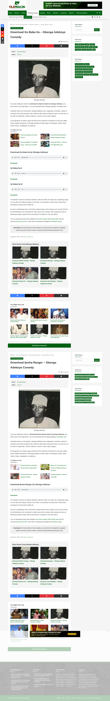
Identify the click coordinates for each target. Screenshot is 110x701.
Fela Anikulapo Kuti (88, 69)
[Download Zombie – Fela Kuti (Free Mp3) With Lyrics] (45, 144)
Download (13, 163)
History (16, 13)
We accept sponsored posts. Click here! (42, 17)
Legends (42, 13)
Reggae (84, 49)
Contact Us (64, 13)
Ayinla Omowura (79, 64)
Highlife (86, 44)
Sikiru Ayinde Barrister (80, 66)
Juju (91, 47)
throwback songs (56, 221)
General (19, 54)
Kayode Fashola (93, 74)
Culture (24, 13)
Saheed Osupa (79, 77)
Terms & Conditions (81, 13)
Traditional (78, 49)
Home (10, 13)
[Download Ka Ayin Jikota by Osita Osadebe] (19, 314)
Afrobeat (89, 49)
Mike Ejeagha (79, 69)
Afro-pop (92, 44)
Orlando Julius (90, 66)
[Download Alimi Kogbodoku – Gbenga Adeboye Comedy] (45, 137)
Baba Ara (87, 64)
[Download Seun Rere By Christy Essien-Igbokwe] (59, 329)
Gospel (95, 47)
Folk (76, 44)
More (48, 13)
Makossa (81, 44)
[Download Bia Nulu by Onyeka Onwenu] (39, 314)
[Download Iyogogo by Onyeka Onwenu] (14, 137)
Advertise (55, 13)
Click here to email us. (27, 236)
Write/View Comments (39, 345)
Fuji (94, 49)
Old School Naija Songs (21, 24)
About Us (71, 13)
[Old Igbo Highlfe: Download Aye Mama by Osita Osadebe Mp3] (19, 329)
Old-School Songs (33, 13)
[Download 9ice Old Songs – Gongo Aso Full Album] (59, 314)
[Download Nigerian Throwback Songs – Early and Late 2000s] (14, 144)
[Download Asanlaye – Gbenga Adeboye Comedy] (39, 329)
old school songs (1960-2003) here (47, 219)
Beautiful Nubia (79, 72)
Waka (86, 47)
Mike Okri (86, 74)
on (47, 214)
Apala (82, 47)
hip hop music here (21, 221)
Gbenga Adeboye (21, 51)
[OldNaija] (17, 5)
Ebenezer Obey (79, 74)
